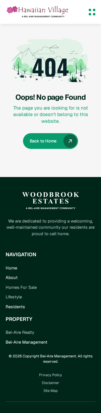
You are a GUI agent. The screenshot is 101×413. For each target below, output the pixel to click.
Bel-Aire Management (26, 342)
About (12, 277)
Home (11, 268)
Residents (15, 306)
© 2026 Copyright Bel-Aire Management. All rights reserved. (51, 359)
